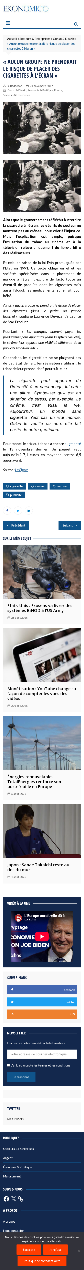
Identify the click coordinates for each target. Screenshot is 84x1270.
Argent (8, 1158)
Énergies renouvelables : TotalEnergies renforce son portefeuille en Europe (34, 781)
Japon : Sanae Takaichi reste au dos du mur (38, 867)
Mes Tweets (15, 1119)
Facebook (7, 510)
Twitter (18, 510)
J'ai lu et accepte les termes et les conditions (40, 1065)
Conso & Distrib (64, 38)
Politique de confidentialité (42, 1261)
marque (62, 486)
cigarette (16, 486)
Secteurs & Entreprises (35, 38)
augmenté (73, 443)
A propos (9, 1221)
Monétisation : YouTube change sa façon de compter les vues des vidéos (41, 693)
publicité (16, 495)
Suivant (68, 525)
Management (12, 1176)
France (58, 90)
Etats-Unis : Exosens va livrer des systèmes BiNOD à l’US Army (39, 608)
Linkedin (29, 510)
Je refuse (55, 1249)
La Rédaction (14, 85)
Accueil (12, 38)
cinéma (39, 486)
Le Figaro (21, 469)
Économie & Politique (40, 90)
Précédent (18, 525)
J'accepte (29, 1249)
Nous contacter (13, 1230)
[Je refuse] (79, 1251)
